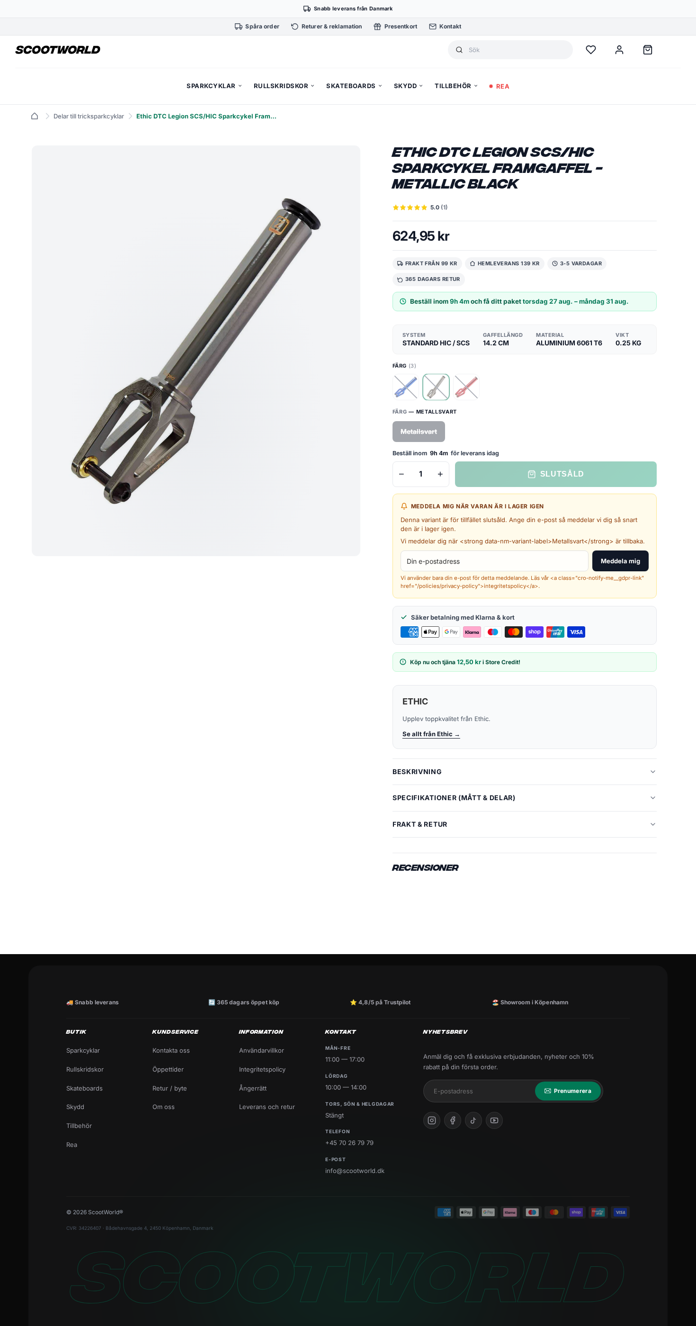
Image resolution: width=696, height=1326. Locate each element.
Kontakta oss (171, 1050)
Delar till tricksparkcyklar (89, 116)
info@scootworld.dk (354, 1170)
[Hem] (34, 116)
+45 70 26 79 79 (349, 1142)
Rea (71, 1144)
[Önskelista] (590, 49)
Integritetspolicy (262, 1069)
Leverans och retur (267, 1106)
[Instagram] (431, 1120)
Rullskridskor (85, 1069)
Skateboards (84, 1088)
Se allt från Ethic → (431, 734)
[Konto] (619, 49)
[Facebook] (452, 1120)
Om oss (163, 1106)
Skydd (75, 1106)
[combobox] (517, 50)
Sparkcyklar (83, 1050)
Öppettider (168, 1069)
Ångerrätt (253, 1088)
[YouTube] (494, 1120)
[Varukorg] (647, 49)
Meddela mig (620, 561)
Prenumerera (572, 1090)
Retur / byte (169, 1088)
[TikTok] (473, 1120)
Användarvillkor (261, 1050)
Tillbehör (79, 1125)
